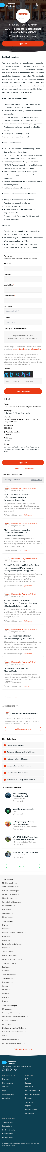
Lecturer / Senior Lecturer (12, 944)
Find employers (7, 1083)
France (5, 1001)
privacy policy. (36, 349)
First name (8, 263)
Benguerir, (15, 36)
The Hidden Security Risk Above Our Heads (20, 795)
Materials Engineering (10, 894)
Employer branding (8, 1130)
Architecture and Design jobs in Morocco (20, 779)
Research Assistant (31, 1109)
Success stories (7, 1133)
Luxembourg (7, 982)
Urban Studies (29, 449)
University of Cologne (10, 1039)
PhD (5, 925)
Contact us (6, 1098)
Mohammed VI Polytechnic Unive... (15, 1016)
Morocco (22, 36)
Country (7, 317)
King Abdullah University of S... (13, 1043)
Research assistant (9, 955)
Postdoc (7, 440)
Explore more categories (22, 1049)
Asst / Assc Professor (32, 1094)
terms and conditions (20, 349)
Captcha (7, 369)
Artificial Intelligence (10, 887)
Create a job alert (8, 1094)
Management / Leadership (12, 959)
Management (29, 1113)
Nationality (8, 306)
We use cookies (10, 1146)
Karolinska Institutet (10, 1020)
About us (5, 1087)
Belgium (6, 967)
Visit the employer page (23, 729)
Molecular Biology (9, 898)
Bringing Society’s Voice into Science (25, 852)
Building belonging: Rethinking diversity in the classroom (23, 823)
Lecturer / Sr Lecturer (32, 1090)
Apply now (23, 44)
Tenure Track (7, 951)
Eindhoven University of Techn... (14, 1028)
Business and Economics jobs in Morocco (20, 752)
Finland (5, 997)
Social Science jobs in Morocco (17, 773)
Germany (6, 986)
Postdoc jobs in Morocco (15, 745)
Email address (9, 285)
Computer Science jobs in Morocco (18, 766)
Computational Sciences (11, 902)
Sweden (6, 971)
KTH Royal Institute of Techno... (14, 1032)
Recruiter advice (7, 1137)
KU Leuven (7, 1009)
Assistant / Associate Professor (14, 932)
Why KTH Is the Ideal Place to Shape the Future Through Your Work (25, 838)
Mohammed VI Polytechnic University (23, 25)
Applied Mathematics (21, 447)
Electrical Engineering (10, 890)
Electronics (7, 909)
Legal (3, 1146)
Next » (16, 697)
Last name (8, 274)
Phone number (9, 295)
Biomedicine (7, 917)
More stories (23, 866)
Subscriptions (7, 1126)
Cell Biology (7, 913)
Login (4, 1090)
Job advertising (7, 1122)
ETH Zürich (7, 1024)
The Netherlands (9, 974)
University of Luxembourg (12, 1013)
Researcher (7, 940)
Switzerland (7, 978)
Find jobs (5, 1079)
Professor (6, 936)
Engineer (6, 948)
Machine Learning (18, 449)
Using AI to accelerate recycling (23, 809)
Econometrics (8, 447)
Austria (5, 993)
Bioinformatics (8, 906)
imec (4, 1035)
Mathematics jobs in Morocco (17, 759)
